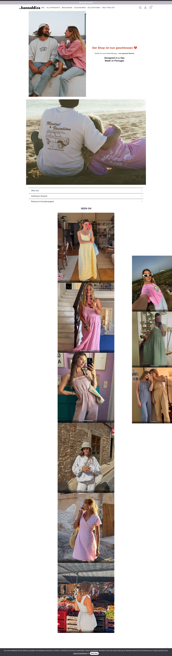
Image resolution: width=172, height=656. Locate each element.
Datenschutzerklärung (80, 653)
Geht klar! (94, 653)
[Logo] (29, 7)
